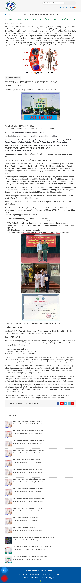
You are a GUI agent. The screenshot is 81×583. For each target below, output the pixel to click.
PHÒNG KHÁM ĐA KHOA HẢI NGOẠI (56, 146)
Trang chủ (8, 15)
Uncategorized (17, 15)
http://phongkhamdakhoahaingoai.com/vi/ (28, 132)
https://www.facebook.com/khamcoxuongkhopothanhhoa (35, 136)
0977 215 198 (69, 7)
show (17, 77)
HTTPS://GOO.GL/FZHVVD (19, 150)
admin (8, 24)
